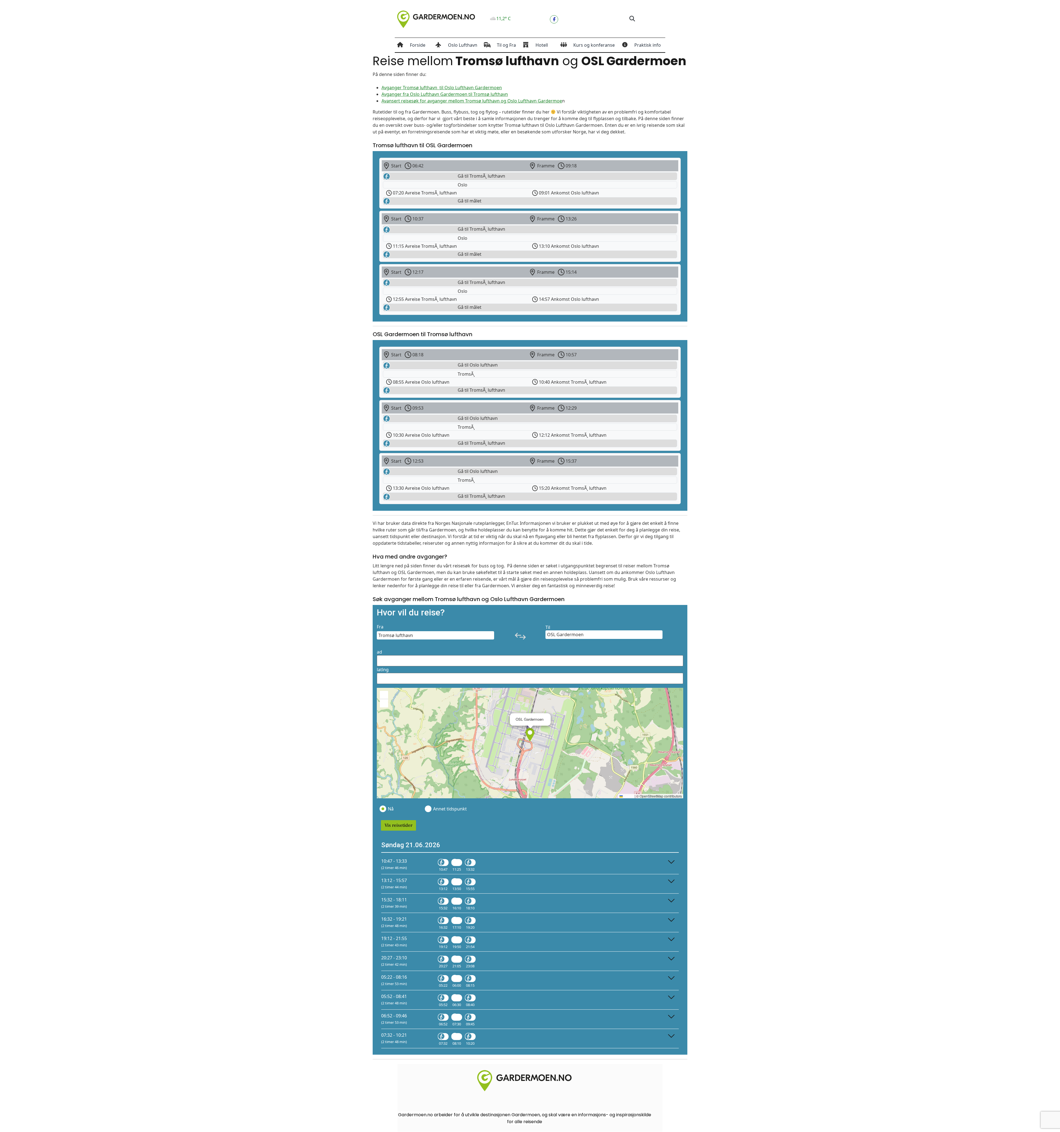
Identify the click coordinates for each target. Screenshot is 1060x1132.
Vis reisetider (398, 825)
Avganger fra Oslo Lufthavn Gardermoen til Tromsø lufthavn (444, 94)
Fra (380, 627)
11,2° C (503, 18)
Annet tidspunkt (449, 809)
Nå (391, 809)
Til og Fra (506, 45)
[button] (632, 19)
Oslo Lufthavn (462, 45)
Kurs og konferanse (594, 45)
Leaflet (628, 796)
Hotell (542, 45)
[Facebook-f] (554, 19)
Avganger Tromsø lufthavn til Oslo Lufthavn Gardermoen (441, 88)
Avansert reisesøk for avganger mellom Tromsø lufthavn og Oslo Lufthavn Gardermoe (471, 101)
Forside (417, 45)
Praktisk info (647, 45)
